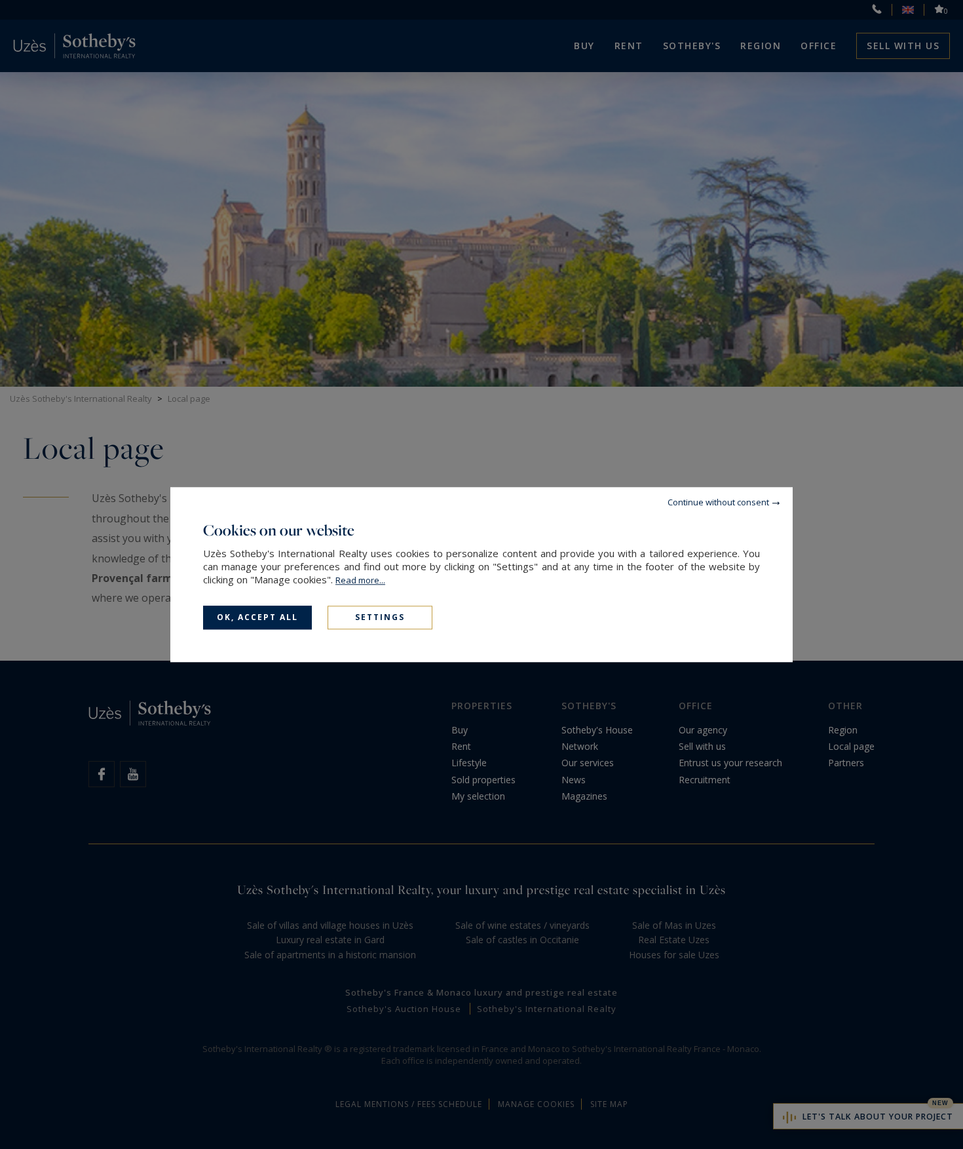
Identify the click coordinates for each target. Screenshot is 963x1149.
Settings (380, 617)
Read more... (360, 580)
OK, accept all (257, 617)
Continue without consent (718, 502)
